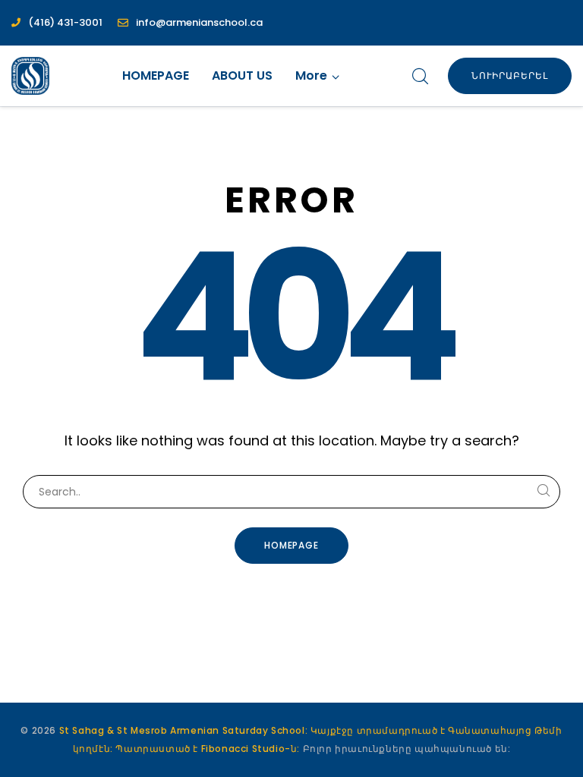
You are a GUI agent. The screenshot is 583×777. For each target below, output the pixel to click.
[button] (317, 76)
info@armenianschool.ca (199, 22)
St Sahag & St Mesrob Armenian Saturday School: (183, 730)
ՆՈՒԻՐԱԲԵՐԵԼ (509, 75)
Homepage (292, 545)
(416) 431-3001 (65, 22)
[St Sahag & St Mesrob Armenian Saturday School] (30, 76)
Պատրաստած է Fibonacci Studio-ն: (208, 748)
